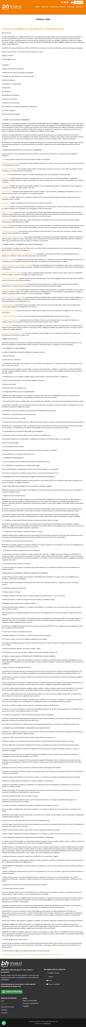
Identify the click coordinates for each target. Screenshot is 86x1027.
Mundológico (47, 1023)
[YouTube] (67, 2)
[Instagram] (65, 2)
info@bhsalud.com (10, 59)
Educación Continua (7, 1007)
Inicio (2, 1001)
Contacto (4, 1013)
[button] (71, 7)
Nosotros (4, 1004)
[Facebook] (62, 2)
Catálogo (4, 1010)
